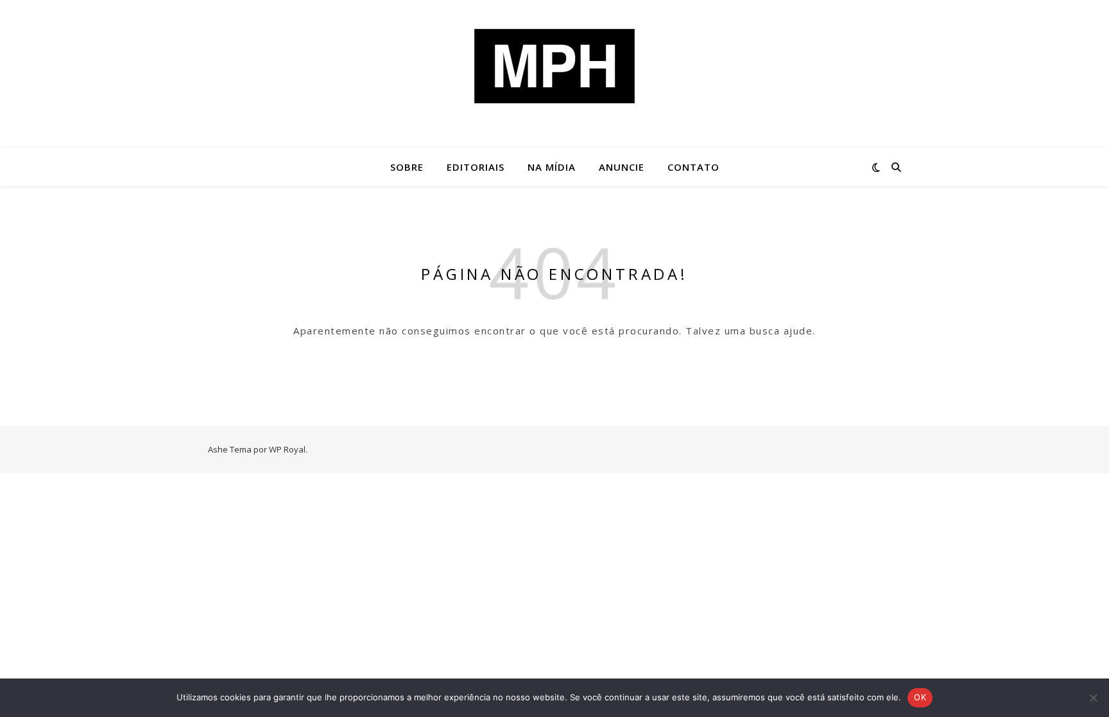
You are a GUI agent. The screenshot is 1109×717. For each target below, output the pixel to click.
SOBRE (407, 166)
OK (920, 697)
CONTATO (693, 166)
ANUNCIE (621, 166)
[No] (1093, 697)
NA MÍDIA (552, 166)
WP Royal (287, 449)
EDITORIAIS (475, 166)
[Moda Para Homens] (554, 66)
